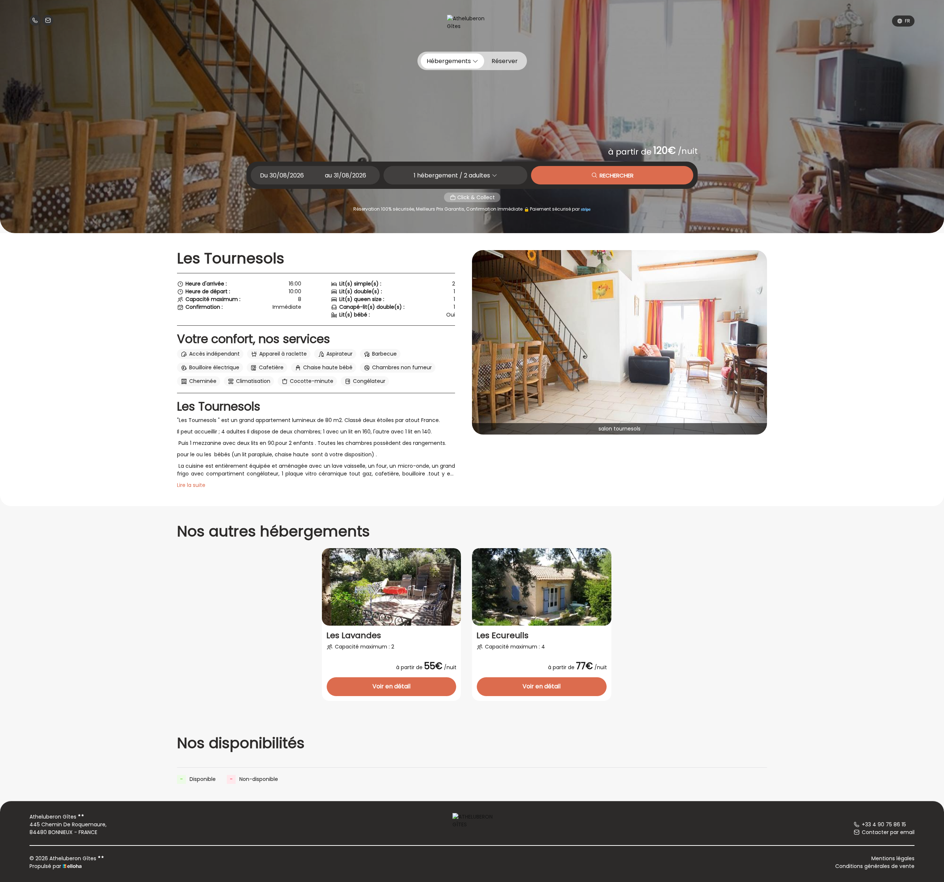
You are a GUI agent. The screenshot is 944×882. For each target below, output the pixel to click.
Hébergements (449, 61)
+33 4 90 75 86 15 (884, 824)
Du (264, 175)
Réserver (505, 61)
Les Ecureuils (502, 635)
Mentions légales (892, 858)
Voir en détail (391, 686)
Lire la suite (191, 485)
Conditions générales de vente (874, 866)
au (328, 175)
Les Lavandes (353, 635)
